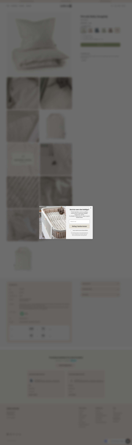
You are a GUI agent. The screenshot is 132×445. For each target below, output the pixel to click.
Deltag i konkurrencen (79, 226)
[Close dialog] (90, 208)
